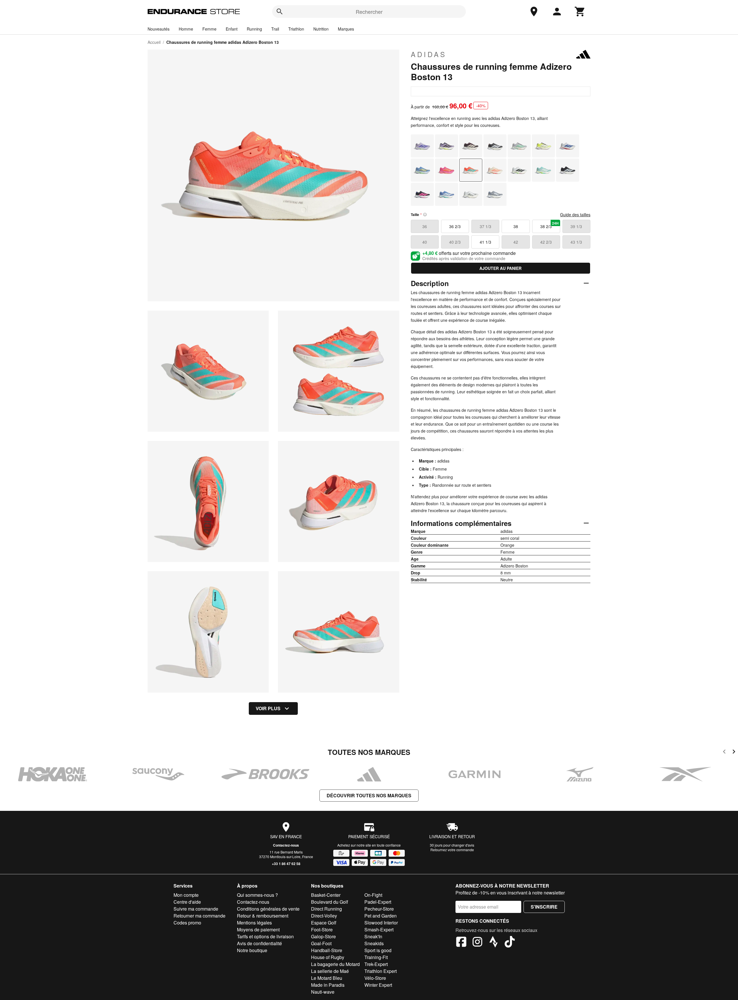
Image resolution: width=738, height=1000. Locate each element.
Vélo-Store (375, 978)
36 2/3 (455, 226)
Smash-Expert (379, 929)
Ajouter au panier (500, 268)
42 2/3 (546, 242)
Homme (186, 29)
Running (254, 29)
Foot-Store (322, 929)
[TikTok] (509, 942)
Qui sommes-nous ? (257, 895)
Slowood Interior (381, 922)
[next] (734, 752)
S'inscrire (544, 906)
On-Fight (373, 895)
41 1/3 (485, 242)
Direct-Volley (324, 915)
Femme (209, 29)
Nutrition (321, 29)
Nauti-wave (322, 991)
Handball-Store (326, 950)
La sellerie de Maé (330, 971)
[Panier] (580, 11)
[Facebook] (461, 942)
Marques (346, 29)
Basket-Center (325, 895)
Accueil (154, 42)
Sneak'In (373, 936)
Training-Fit (376, 957)
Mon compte (186, 895)
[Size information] (425, 215)
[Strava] (493, 942)
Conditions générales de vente (268, 908)
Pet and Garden (380, 915)
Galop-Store (323, 936)
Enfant (232, 29)
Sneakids (374, 943)
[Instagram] (477, 942)
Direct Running (326, 908)
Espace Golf (323, 922)
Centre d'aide (187, 902)
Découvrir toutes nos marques (369, 795)
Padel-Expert (377, 902)
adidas (429, 54)
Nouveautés (159, 29)
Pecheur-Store (379, 908)
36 (424, 226)
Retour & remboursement (262, 915)
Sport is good (377, 950)
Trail (275, 29)
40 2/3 (455, 242)
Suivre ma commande (196, 908)
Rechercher (369, 11)
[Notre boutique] (534, 11)
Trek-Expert (376, 964)
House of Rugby (327, 957)
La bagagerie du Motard (335, 964)
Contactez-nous (286, 845)
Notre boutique (252, 950)
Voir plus (268, 708)
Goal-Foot (321, 943)
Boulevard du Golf (329, 902)
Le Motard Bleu (326, 978)
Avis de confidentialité (259, 943)
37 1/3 (485, 226)
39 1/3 (576, 226)
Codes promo (187, 922)
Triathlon (296, 29)
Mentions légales (254, 922)
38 (515, 226)
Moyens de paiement (258, 929)
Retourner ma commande (199, 915)
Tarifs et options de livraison (265, 936)
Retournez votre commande (452, 849)
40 (424, 242)
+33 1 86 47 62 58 (286, 863)
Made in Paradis (327, 985)
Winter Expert (378, 985)
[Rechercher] (280, 11)
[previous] (724, 752)
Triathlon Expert (380, 971)
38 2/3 (549, 225)
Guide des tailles (575, 214)
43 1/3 (576, 242)
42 (515, 242)
